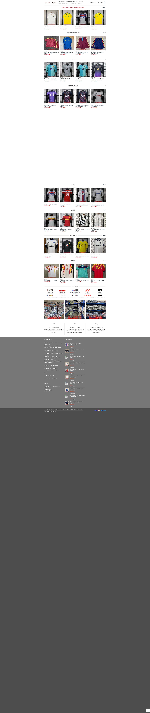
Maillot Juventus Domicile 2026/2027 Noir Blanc (82, 230)
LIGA (76, 1)
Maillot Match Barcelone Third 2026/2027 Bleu (81, 79)
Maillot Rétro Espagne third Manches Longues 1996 (66, 281)
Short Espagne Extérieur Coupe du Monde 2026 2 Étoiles (82, 53)
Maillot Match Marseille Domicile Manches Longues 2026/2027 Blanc (97, 205)
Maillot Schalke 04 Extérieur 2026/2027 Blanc (96, 255)
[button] (93, 2)
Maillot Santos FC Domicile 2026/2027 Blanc (51, 27)
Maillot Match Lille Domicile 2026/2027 (65, 205)
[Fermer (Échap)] (1, 414)
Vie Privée (46, 409)
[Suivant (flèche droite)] (4, 417)
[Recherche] (58, 1)
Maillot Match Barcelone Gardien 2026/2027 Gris (66, 79)
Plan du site (77, 409)
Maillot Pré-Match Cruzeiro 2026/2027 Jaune (98, 27)
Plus (103, 7)
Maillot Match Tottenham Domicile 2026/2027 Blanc (97, 106)
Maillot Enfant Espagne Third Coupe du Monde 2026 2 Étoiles (51, 53)
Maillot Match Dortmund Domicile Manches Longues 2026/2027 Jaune (82, 255)
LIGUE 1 (80, 1)
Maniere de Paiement (53, 409)
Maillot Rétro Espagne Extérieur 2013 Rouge (98, 281)
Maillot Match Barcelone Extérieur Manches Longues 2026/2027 (97, 79)
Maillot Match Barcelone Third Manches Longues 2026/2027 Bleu (50, 79)
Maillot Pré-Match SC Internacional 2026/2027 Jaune (66, 27)
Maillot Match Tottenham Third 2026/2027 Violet (50, 106)
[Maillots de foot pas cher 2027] (50, 2)
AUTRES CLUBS (73, 3)
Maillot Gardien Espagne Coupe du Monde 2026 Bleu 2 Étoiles (66, 53)
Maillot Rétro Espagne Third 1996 (50, 280)
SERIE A (67, 3)
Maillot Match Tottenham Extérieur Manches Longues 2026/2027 (82, 106)
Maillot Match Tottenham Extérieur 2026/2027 (66, 106)
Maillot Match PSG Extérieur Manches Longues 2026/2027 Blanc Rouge (82, 205)
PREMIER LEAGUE (61, 3)
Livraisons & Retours (70, 409)
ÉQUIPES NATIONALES (70, 1)
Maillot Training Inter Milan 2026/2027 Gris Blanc (98, 230)
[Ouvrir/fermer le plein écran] (8, 414)
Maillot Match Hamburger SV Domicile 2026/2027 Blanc (51, 255)
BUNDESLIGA (61, 1)
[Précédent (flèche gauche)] (1, 417)
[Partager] (4, 414)
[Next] (105, 21)
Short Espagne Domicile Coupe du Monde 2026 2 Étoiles (97, 53)
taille (82, 409)
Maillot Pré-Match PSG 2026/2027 (82, 26)
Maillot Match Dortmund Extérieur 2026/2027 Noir (66, 255)
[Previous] (44, 21)
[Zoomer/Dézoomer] (11, 414)
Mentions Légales (61, 409)
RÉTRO (79, 3)
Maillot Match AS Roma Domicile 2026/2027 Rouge (66, 230)
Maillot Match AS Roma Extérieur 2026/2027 (50, 230)
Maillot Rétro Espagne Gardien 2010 (82, 280)
